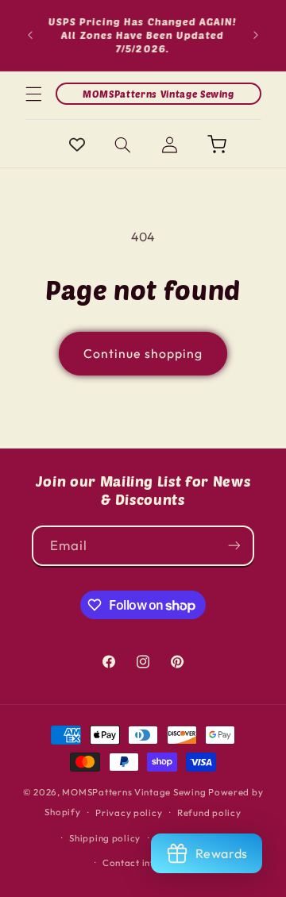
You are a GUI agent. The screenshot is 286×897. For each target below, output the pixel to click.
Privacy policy (128, 812)
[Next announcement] (255, 34)
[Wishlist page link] (77, 144)
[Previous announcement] (30, 34)
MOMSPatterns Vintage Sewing (134, 792)
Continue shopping (143, 353)
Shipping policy (105, 838)
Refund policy (209, 812)
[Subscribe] (234, 545)
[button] (33, 93)
